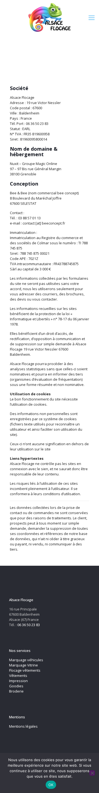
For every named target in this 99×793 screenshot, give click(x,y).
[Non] (92, 773)
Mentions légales (23, 726)
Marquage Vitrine (23, 665)
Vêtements (18, 675)
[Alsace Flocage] (49, 17)
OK (51, 785)
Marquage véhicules (26, 659)
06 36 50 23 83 (28, 624)
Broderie (16, 691)
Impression (18, 680)
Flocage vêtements (24, 670)
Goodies (16, 685)
